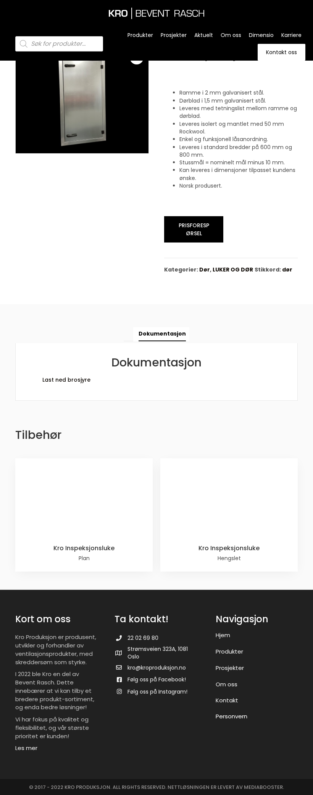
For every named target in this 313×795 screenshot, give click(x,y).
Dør (204, 269)
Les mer (26, 748)
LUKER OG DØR (233, 269)
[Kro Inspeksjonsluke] (84, 515)
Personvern (231, 716)
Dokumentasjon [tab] (162, 333)
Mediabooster (263, 787)
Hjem (223, 635)
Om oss (226, 684)
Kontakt (227, 700)
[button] (193, 229)
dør (287, 269)
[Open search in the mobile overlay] (59, 43)
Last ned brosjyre (66, 380)
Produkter (229, 651)
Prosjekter (230, 668)
